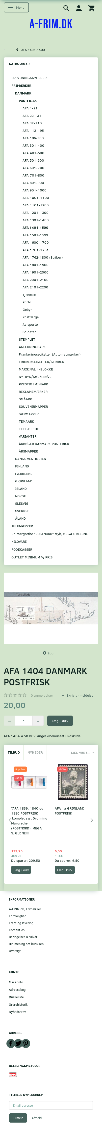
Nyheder (35, 752)
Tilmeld (18, 1118)
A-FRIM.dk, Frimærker (25, 909)
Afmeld (37, 1118)
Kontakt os (17, 930)
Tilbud (14, 752)
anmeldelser (42, 695)
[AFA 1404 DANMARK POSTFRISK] (51, 608)
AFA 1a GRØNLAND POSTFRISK (69, 811)
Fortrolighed (17, 916)
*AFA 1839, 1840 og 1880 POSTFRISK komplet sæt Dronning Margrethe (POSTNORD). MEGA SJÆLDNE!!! (29, 820)
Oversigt (15, 951)
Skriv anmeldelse (79, 695)
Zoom (52, 653)
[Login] (78, 8)
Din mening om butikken (26, 944)
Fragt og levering (21, 923)
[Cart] (91, 8)
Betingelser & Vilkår (23, 937)
